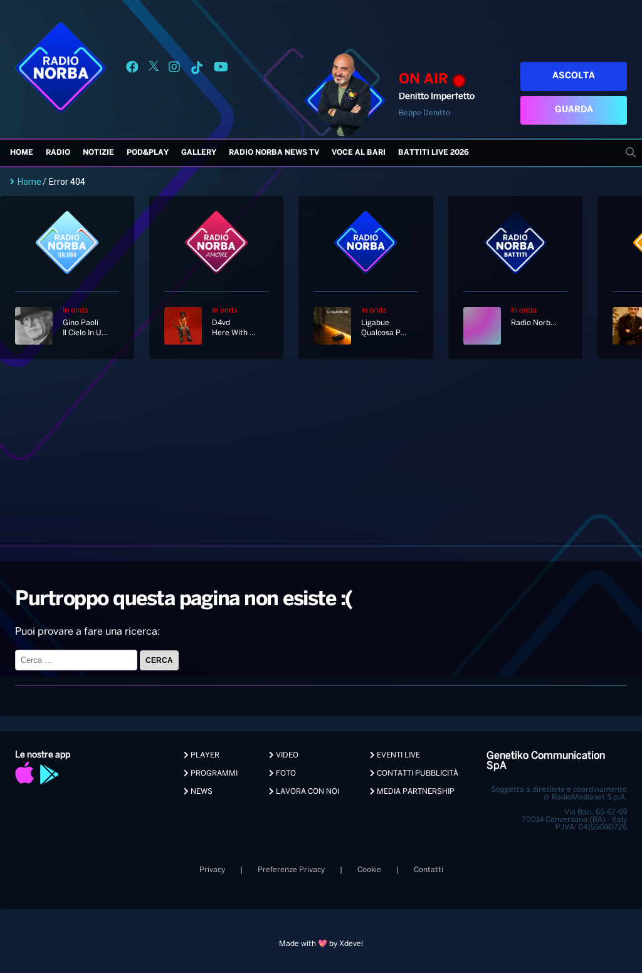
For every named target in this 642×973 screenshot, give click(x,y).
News (201, 791)
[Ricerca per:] (77, 660)
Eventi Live (397, 755)
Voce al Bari (359, 152)
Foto (285, 773)
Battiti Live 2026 (433, 152)
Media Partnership (415, 791)
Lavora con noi (306, 791)
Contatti (428, 869)
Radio (58, 152)
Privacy (212, 869)
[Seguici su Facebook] (132, 69)
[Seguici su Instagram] (174, 69)
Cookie (369, 869)
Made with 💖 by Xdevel (321, 943)
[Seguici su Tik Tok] (197, 69)
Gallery (198, 152)
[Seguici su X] (154, 69)
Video (286, 755)
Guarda (574, 110)
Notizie (98, 152)
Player (204, 755)
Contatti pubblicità (416, 773)
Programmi (213, 773)
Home (21, 152)
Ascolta (573, 76)
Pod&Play (148, 152)
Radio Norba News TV (274, 152)
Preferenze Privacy (291, 869)
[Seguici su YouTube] (221, 69)
